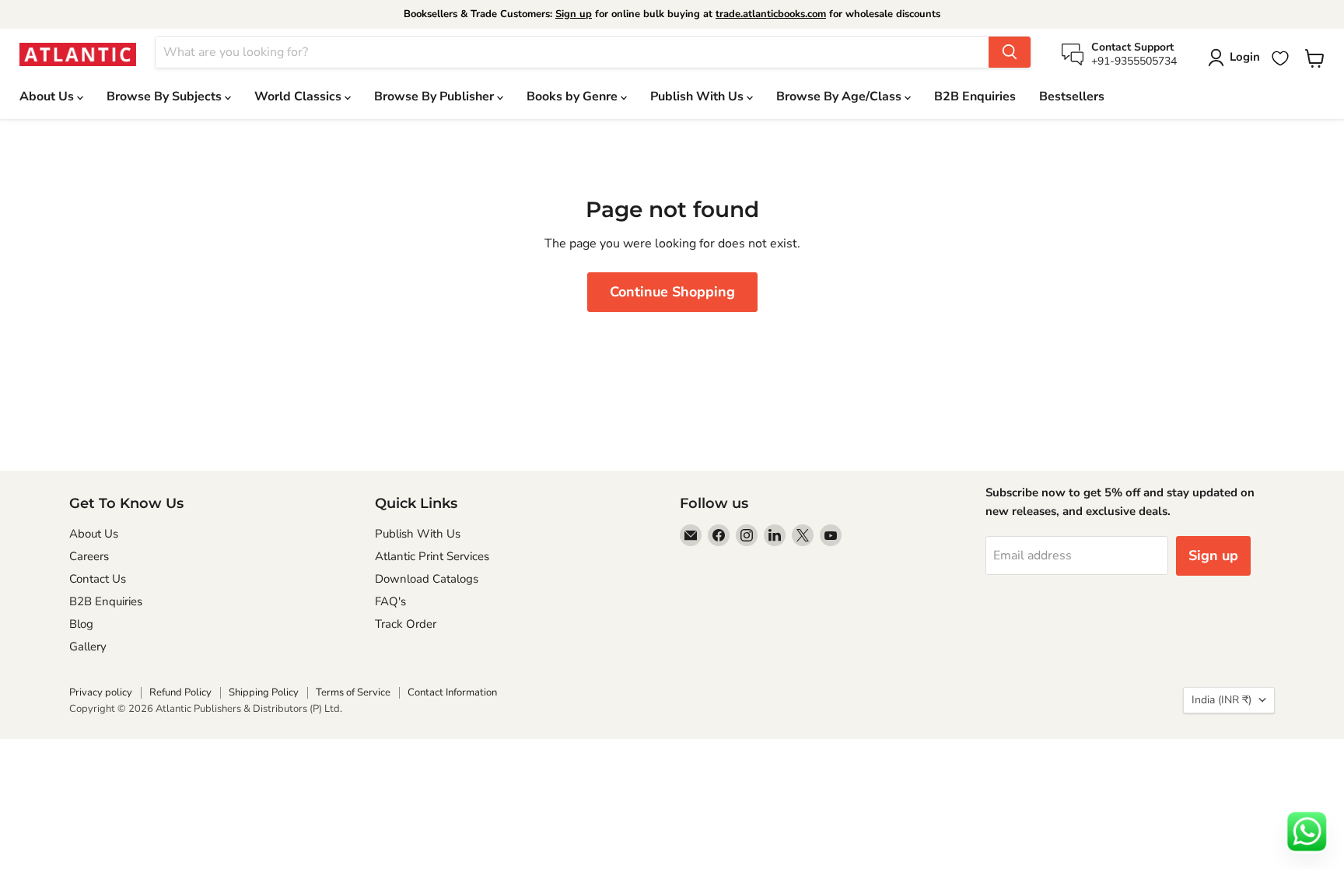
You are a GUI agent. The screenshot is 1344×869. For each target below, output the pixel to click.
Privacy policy (100, 692)
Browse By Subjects (166, 96)
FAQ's (390, 601)
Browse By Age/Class (840, 96)
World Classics (299, 96)
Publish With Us (698, 96)
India (1221, 699)
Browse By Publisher (435, 96)
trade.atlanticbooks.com (771, 14)
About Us (48, 96)
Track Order (405, 624)
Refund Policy (180, 692)
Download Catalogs (426, 579)
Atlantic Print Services (432, 556)
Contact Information (452, 692)
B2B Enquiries (975, 96)
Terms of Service (353, 692)
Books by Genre (574, 96)
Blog (81, 624)
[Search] (1010, 52)
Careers (89, 556)
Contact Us (97, 579)
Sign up (573, 14)
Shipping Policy (264, 692)
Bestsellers (1071, 96)
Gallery (88, 646)
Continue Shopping (672, 291)
